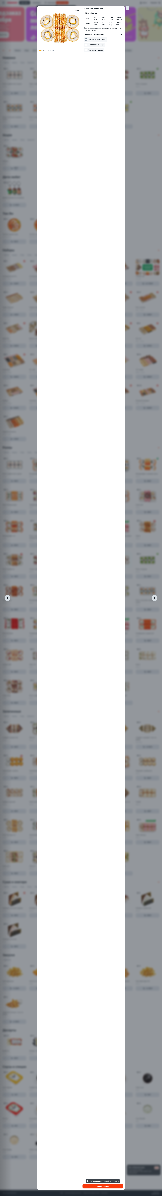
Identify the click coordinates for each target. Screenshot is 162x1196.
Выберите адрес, (96, 1181)
